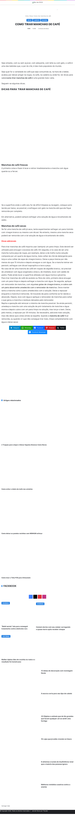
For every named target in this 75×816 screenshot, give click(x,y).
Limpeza (36, 20)
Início (27, 16)
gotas (41, 284)
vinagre (50, 284)
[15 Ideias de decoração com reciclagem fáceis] (20, 680)
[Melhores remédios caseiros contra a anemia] (20, 794)
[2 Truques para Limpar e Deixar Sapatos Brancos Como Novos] (37, 423)
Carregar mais (5, 806)
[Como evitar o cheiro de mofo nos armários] (37, 468)
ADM (28, 28)
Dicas (31, 16)
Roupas (44, 20)
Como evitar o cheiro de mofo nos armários (17, 489)
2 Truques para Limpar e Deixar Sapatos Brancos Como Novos (24, 445)
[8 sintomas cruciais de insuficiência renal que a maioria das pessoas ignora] (20, 771)
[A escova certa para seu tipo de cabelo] (20, 703)
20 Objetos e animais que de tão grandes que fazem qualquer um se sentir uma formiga (57, 718)
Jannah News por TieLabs (40, 811)
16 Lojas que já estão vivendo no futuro (56, 739)
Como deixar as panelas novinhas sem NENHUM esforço (21, 533)
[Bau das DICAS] (37, 2)
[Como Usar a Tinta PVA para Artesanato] (37, 556)
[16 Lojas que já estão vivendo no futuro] (20, 748)
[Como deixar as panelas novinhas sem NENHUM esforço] (37, 512)
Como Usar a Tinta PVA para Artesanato (15, 578)
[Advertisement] (37, 47)
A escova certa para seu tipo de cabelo (56, 693)
